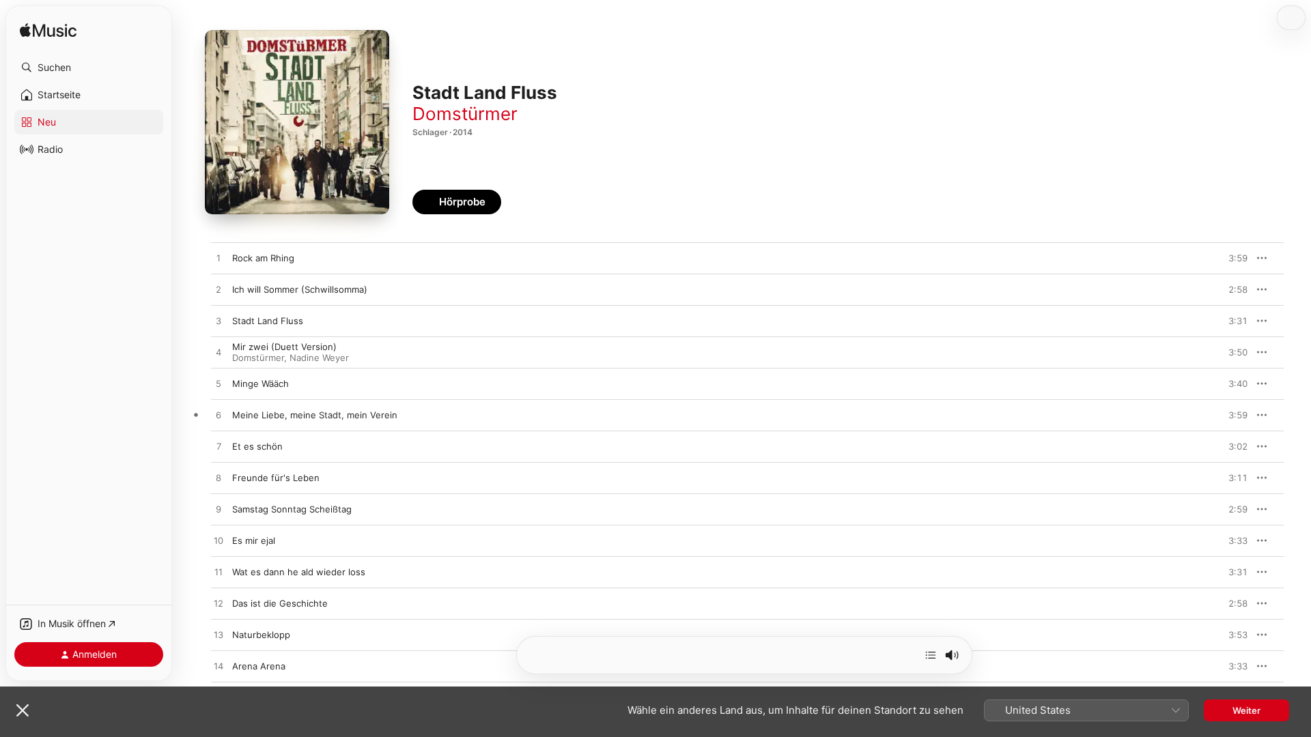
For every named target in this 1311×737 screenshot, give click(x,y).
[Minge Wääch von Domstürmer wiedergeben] (218, 384)
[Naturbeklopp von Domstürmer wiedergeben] (218, 635)
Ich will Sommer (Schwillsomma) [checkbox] (299, 289)
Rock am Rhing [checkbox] (263, 257)
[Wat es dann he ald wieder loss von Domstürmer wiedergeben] (218, 572)
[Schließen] (22, 710)
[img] (48, 31)
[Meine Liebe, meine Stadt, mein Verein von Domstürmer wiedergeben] (218, 415)
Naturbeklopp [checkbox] (261, 634)
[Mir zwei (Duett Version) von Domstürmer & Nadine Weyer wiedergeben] (218, 353)
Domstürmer (465, 113)
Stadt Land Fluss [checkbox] (267, 320)
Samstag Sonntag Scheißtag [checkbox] (292, 509)
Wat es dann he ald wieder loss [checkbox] (298, 571)
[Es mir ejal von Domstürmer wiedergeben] (218, 541)
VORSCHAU (1228, 258)
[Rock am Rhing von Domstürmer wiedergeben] (218, 258)
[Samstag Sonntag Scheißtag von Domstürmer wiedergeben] (218, 510)
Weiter (1246, 710)
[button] (89, 67)
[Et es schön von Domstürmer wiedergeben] (218, 447)
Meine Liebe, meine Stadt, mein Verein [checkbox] (314, 414)
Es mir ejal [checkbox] (253, 540)
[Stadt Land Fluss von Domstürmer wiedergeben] (218, 321)
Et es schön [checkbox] (257, 446)
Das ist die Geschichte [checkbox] (280, 603)
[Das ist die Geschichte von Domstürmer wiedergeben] (218, 604)
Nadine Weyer (319, 357)
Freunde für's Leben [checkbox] (276, 477)
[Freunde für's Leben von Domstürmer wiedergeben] (218, 478)
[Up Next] (930, 655)
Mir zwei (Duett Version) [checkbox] (284, 346)
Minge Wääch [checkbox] (260, 383)
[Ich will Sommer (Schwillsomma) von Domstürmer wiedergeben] (218, 290)
